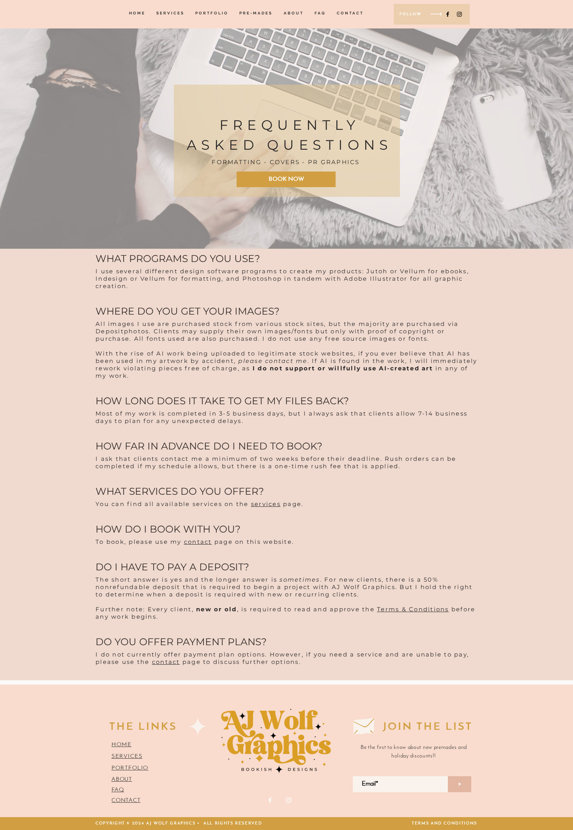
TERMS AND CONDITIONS (444, 823)
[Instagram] (459, 14)
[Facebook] (447, 14)
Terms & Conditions (413, 609)
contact (198, 541)
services (266, 504)
